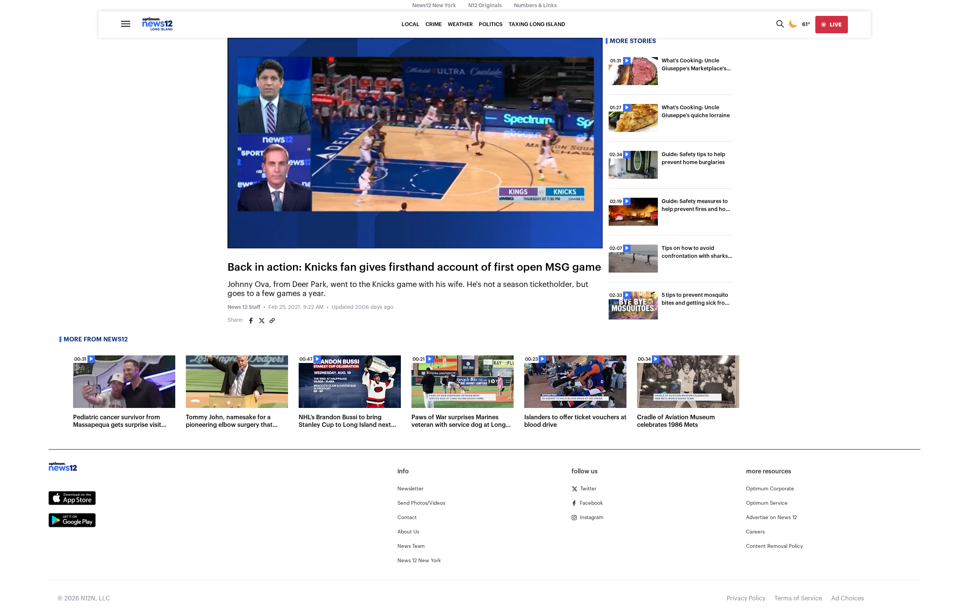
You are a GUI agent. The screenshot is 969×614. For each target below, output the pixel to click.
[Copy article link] (272, 321)
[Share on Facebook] (251, 321)
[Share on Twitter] (262, 321)
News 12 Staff (243, 307)
